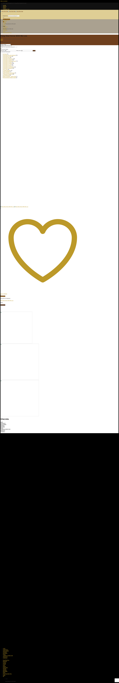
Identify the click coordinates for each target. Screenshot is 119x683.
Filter (34, 50)
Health (4, 23)
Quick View (2, 296)
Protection (5, 26)
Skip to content (3, 1)
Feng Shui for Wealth (7, 68)
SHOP (4, 7)
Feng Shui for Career (7, 60)
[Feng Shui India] (11, 11)
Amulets (5, 29)
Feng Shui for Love (7, 64)
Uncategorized (6, 75)
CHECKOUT (3, 423)
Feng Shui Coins (6, 57)
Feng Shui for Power (7, 65)
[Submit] (3, 17)
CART (1, 422)
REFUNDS (2, 426)
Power (4, 25)
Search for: (5, 15)
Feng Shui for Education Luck (9, 61)
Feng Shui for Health (7, 63)
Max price (18, 50)
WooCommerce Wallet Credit (9, 77)
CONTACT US (6, 9)
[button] (42, 295)
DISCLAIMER (3, 424)
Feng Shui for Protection (8, 67)
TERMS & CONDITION (5, 429)
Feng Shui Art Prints (7, 56)
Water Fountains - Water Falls (9, 76)
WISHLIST (2, 430)
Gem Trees (5, 69)
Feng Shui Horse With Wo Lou (6, 300)
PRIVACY (2, 425)
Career (4, 22)
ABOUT (5, 6)
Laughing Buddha (6, 70)
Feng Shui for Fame (7, 62)
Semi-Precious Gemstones (9, 73)
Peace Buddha (6, 71)
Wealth (4, 28)
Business (5, 21)
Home (1, 39)
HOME (4, 5)
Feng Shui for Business (8, 58)
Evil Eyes (5, 54)
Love (4, 24)
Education (5, 30)
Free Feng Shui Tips (7, 32)
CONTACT (2, 431)
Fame (4, 31)
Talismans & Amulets (7, 74)
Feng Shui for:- (6, 19)
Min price (2, 50)
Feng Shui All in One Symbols (9, 55)
